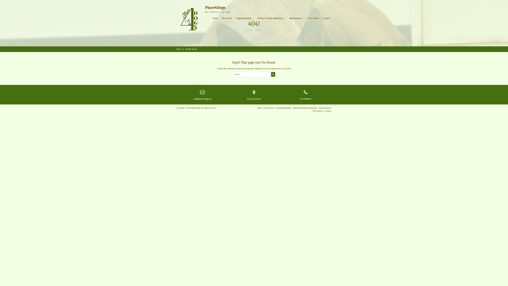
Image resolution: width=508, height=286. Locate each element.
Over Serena (313, 18)
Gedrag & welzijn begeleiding (270, 18)
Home (215, 18)
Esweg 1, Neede (254, 99)
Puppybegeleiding (243, 18)
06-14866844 (305, 99)
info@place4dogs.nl (202, 99)
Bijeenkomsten (295, 18)
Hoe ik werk (227, 18)
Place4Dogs (215, 7)
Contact (326, 18)
